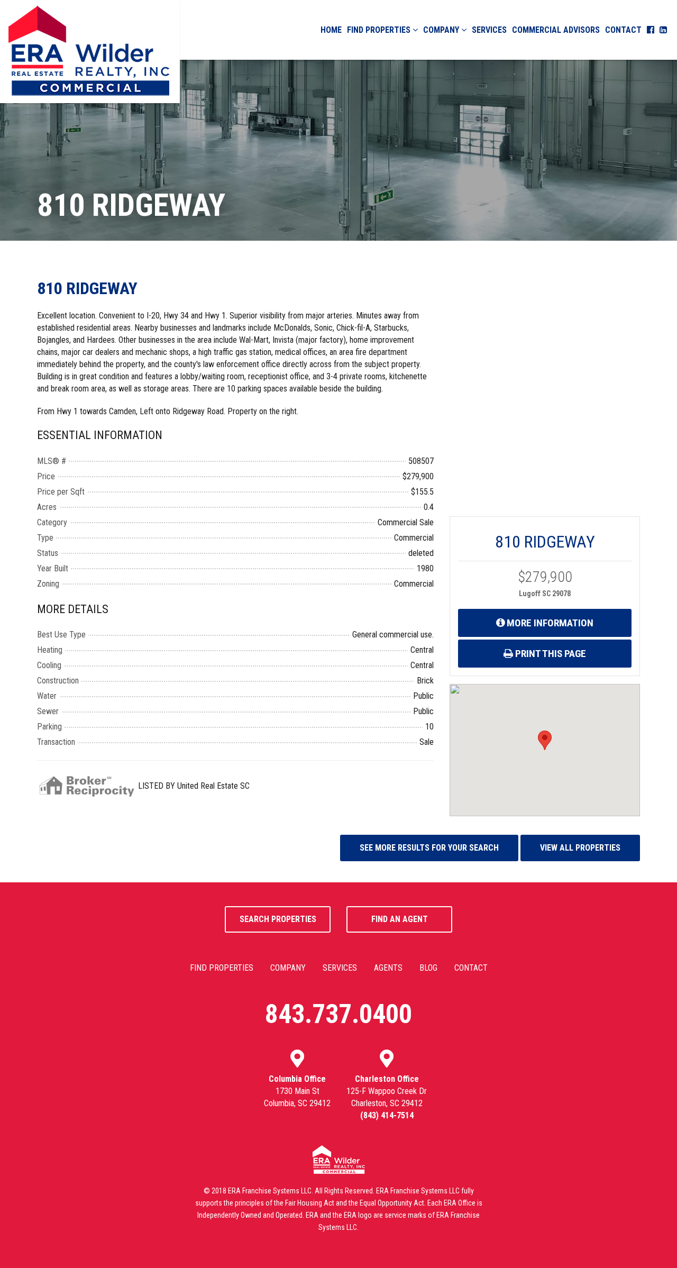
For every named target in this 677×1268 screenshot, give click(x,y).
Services (489, 30)
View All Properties (580, 848)
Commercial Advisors (556, 30)
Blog (428, 968)
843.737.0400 (338, 1014)
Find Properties (380, 30)
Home (331, 30)
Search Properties (278, 919)
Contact (623, 30)
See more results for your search (429, 848)
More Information (549, 623)
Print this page (549, 653)
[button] (545, 740)
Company (442, 30)
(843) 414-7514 (387, 1115)
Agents (388, 968)
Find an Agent (399, 919)
